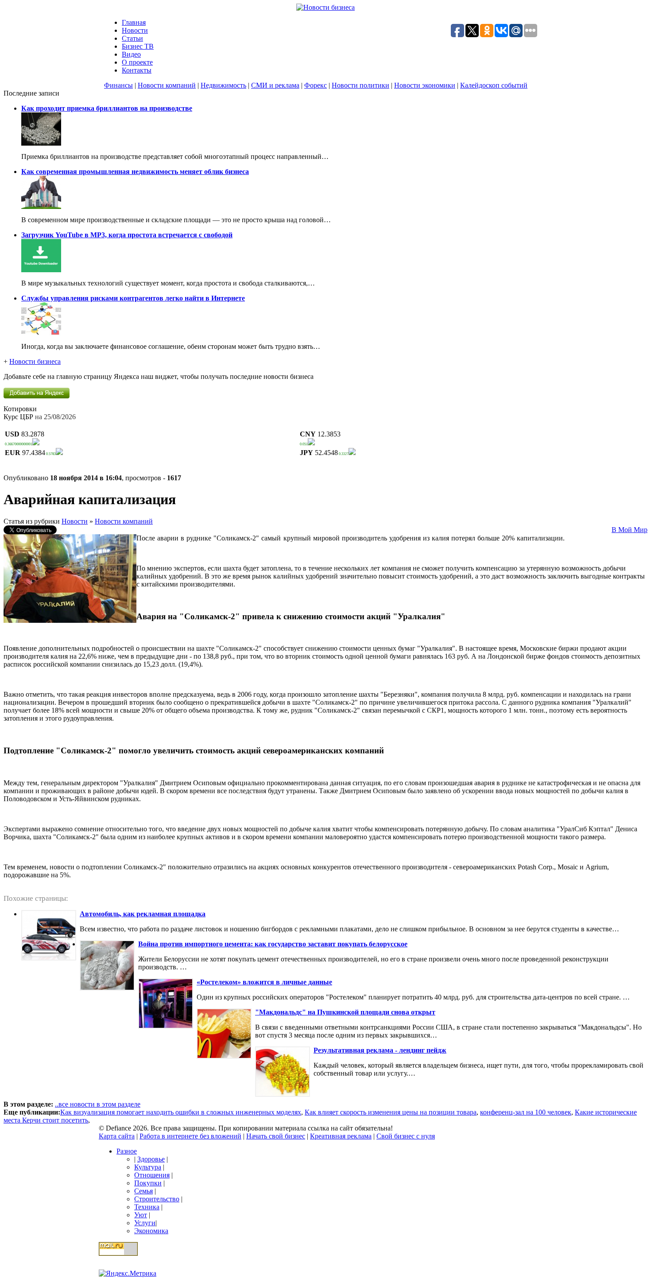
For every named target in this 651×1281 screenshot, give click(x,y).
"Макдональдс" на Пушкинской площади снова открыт (345, 1012)
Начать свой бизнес (275, 1136)
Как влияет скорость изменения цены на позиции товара (391, 1112)
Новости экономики (424, 85)
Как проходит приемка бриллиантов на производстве (106, 108)
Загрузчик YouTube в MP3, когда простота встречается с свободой (126, 235)
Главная (134, 22)
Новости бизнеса (35, 361)
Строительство (156, 1199)
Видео (131, 54)
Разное (126, 1151)
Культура (147, 1167)
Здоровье (151, 1159)
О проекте (137, 62)
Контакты (136, 70)
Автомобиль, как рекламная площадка (142, 914)
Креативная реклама (341, 1136)
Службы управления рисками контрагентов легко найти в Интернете (133, 298)
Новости (135, 30)
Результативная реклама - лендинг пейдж (380, 1050)
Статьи (132, 38)
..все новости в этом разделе (97, 1104)
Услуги (144, 1223)
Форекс (315, 85)
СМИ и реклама (275, 85)
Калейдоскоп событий (493, 85)
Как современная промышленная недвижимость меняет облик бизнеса (135, 171)
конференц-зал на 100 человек (525, 1112)
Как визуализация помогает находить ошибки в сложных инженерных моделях (180, 1112)
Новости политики (360, 85)
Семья (143, 1191)
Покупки (148, 1183)
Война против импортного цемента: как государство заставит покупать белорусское (272, 944)
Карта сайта (117, 1136)
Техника (146, 1207)
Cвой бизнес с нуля (405, 1136)
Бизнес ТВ (138, 46)
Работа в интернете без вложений (190, 1136)
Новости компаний (167, 85)
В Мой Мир (629, 529)
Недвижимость (223, 85)
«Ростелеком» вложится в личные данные (264, 982)
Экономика (151, 1231)
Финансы (118, 85)
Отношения (152, 1175)
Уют (140, 1215)
